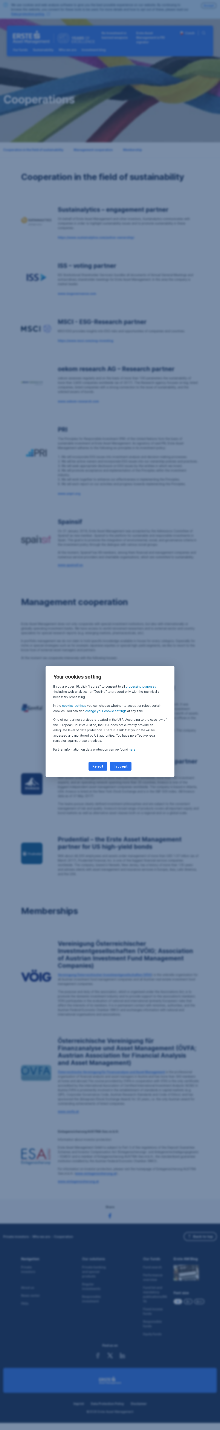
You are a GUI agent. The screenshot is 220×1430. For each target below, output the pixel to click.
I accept (121, 766)
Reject (97, 766)
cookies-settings (74, 705)
